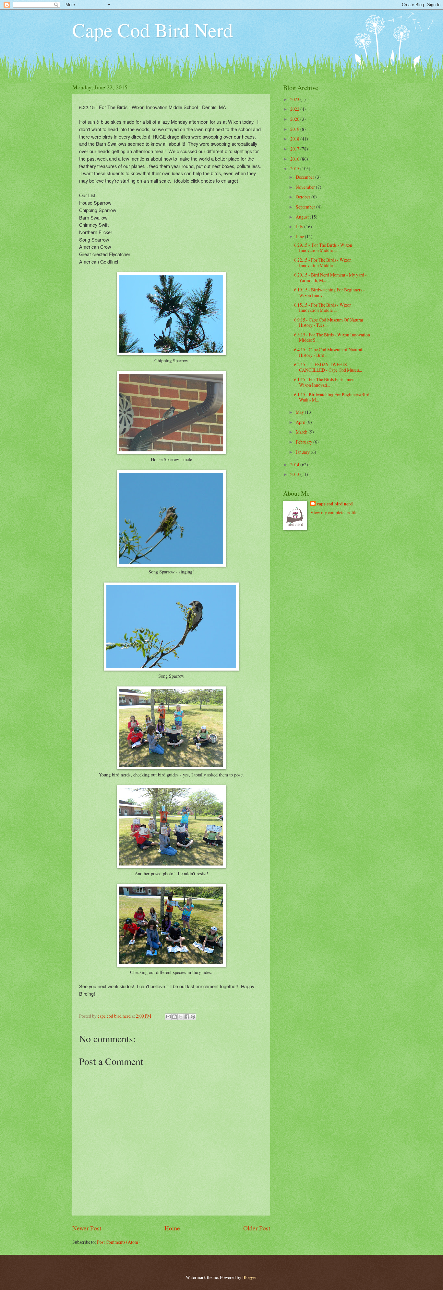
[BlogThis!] (174, 1016)
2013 (295, 474)
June (300, 236)
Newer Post (86, 1228)
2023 (295, 99)
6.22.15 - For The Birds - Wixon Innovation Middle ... (323, 262)
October (303, 197)
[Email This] (168, 1016)
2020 (295, 119)
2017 (295, 149)
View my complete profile (333, 512)
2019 (295, 129)
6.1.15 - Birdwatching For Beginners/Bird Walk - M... (331, 397)
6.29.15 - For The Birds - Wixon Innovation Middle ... (323, 248)
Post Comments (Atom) (118, 1242)
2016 (295, 159)
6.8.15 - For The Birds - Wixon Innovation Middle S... (332, 337)
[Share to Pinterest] (193, 1016)
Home (172, 1228)
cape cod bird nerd (335, 504)
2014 (295, 464)
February (304, 442)
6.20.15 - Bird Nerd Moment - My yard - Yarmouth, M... (330, 277)
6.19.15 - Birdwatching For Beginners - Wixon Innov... (329, 292)
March (302, 432)
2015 (295, 168)
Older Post (256, 1228)
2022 (295, 109)
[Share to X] (180, 1016)
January (303, 452)
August (303, 217)
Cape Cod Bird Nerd (152, 30)
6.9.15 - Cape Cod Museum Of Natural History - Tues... (328, 322)
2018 (295, 139)
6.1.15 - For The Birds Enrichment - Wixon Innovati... (326, 382)
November (306, 187)
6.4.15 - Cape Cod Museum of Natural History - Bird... (328, 352)
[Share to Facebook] (187, 1016)
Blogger (249, 1277)
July (300, 226)
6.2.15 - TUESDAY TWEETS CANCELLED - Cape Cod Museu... (328, 367)
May (300, 412)
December (305, 177)
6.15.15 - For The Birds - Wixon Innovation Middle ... (323, 307)
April (301, 422)
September (306, 207)
